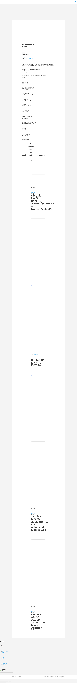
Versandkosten (30, 58)
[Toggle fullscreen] (7, 681)
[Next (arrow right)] (4, 682)
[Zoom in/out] (10, 681)
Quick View (33, 192)
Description (25, 60)
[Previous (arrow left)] (1, 682)
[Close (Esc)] (1, 681)
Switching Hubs (24, 57)
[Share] (4, 681)
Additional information (27, 62)
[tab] (39, 61)
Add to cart (25, 54)
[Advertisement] (38, 10)
